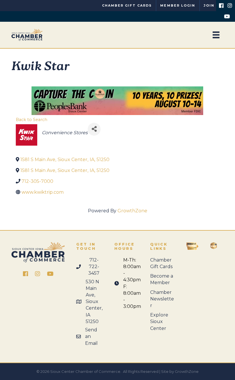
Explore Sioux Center (159, 321)
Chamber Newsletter (162, 299)
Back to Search (31, 119)
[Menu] (216, 34)
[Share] (94, 129)
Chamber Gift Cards (127, 5)
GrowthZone (132, 210)
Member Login (177, 5)
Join (209, 5)
